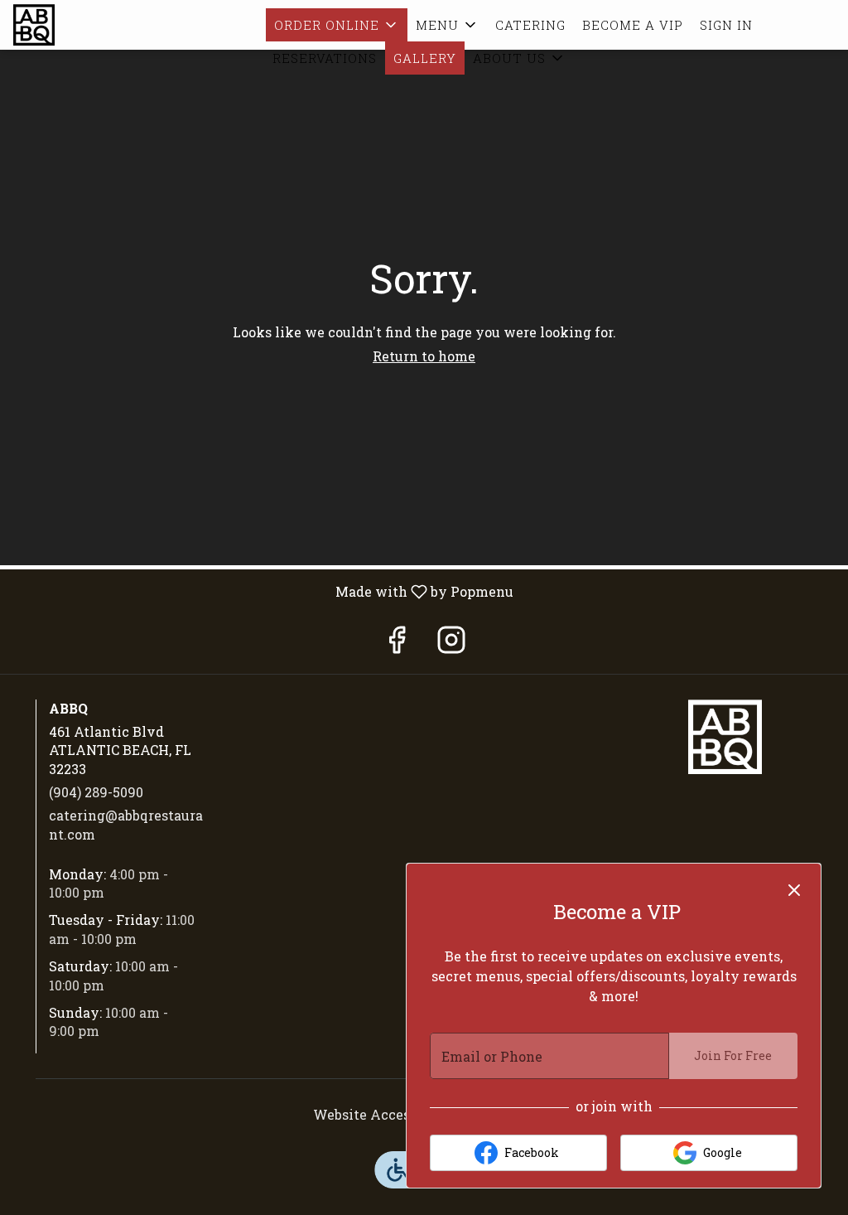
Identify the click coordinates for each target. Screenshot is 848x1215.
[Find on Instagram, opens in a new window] (451, 643)
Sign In (726, 25)
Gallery (424, 58)
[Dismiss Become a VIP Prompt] (794, 890)
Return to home (424, 356)
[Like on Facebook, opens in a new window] (397, 643)
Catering (530, 25)
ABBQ (725, 736)
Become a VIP (632, 25)
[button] (336, 24)
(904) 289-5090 (96, 792)
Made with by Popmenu (262, 591)
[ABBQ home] (87, 25)
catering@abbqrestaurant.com (126, 824)
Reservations (324, 58)
